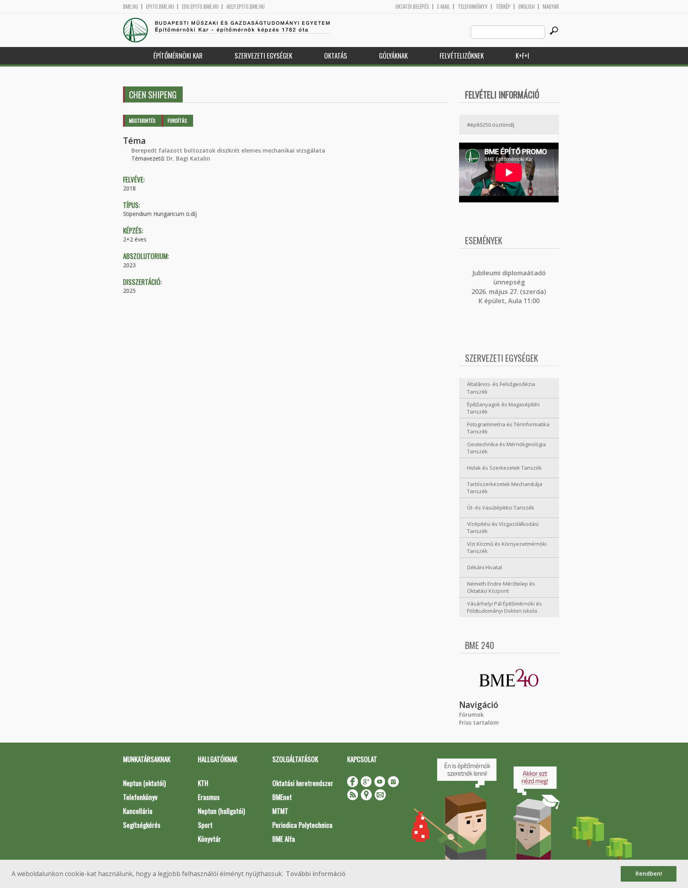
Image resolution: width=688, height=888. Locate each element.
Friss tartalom (479, 722)
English (526, 6)
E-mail (443, 6)
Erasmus (209, 797)
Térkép (503, 6)
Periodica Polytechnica (302, 825)
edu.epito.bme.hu (200, 6)
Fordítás (177, 120)
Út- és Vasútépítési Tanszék (500, 507)
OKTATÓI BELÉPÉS (412, 6)
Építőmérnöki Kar (178, 56)
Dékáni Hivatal (484, 567)
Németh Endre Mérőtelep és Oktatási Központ (501, 587)
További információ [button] (316, 873)
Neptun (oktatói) (144, 783)
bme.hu (130, 6)
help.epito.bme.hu (246, 6)
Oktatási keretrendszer (302, 783)
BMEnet (282, 797)
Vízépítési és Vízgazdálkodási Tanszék (503, 527)
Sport (205, 825)
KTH (203, 783)
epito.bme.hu (160, 6)
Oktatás (335, 56)
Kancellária (137, 811)
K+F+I (522, 56)
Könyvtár (209, 839)
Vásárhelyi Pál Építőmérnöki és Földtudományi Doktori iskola (504, 607)
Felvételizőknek (462, 56)
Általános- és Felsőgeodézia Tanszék (501, 387)
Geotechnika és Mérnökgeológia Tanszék (506, 448)
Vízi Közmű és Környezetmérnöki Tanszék (507, 547)
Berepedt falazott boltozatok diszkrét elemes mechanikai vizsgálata (228, 150)
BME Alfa (283, 839)
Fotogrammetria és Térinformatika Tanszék (508, 428)
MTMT (280, 811)
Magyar (551, 6)
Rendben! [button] (648, 873)
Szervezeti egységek (263, 56)
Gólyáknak (393, 56)
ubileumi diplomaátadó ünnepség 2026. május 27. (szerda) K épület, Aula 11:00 (508, 287)
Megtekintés (142, 120)
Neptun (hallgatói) (221, 811)
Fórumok (471, 714)
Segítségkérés (141, 825)
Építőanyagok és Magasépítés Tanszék (503, 408)
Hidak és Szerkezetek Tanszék (504, 467)
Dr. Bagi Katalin (188, 158)
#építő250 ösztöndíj (490, 124)
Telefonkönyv (473, 6)
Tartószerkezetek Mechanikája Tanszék (504, 487)
